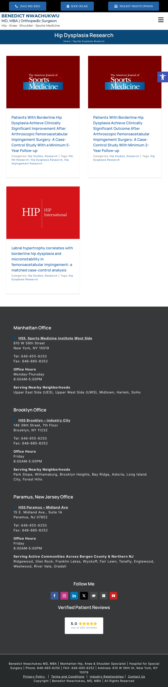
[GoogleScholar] (94, 596)
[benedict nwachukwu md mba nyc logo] (31, 15)
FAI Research (20, 159)
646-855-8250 (34, 356)
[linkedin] (74, 596)
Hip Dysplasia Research (47, 159)
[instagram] (64, 596)
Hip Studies (35, 156)
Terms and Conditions (67, 676)
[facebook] (54, 596)
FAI (71, 156)
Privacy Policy (34, 676)
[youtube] (113, 596)
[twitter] (84, 596)
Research (51, 156)
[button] (162, 77)
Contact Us (136, 676)
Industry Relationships (107, 676)
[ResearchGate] (104, 596)
